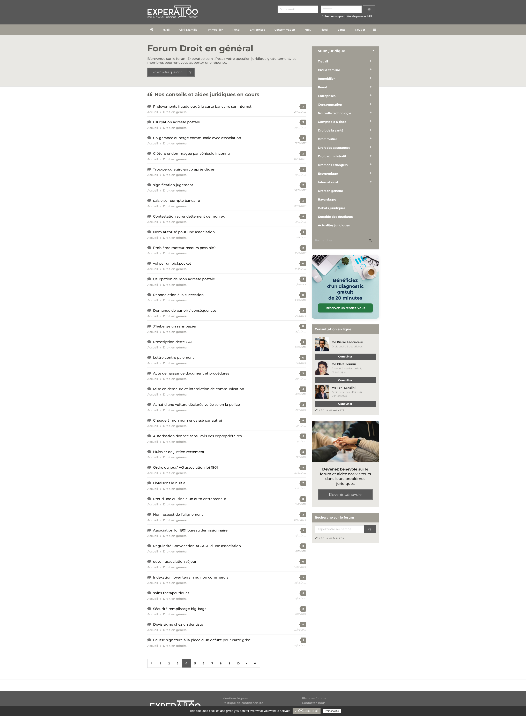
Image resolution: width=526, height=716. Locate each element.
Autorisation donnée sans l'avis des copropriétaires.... (199, 436)
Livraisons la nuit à (169, 483)
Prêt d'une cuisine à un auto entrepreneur (189, 499)
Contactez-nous (313, 703)
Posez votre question (167, 72)
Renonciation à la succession (178, 295)
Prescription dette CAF (173, 342)
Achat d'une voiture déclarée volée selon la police (196, 404)
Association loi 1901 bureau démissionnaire (190, 530)
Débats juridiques (331, 208)
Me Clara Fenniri (344, 364)
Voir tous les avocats (329, 410)
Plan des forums (314, 698)
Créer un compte (333, 16)
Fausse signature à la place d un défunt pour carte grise (202, 640)
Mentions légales (235, 698)
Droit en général (175, 112)
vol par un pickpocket (172, 263)
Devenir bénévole (345, 494)
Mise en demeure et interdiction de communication (198, 389)
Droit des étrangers (333, 165)
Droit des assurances (334, 148)
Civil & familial (188, 29)
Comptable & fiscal (332, 122)
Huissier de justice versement (178, 452)
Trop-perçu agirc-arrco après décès (184, 169)
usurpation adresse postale (176, 122)
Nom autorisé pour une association (184, 232)
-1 (303, 138)
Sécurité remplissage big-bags (179, 609)
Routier (360, 29)
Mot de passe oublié (359, 16)
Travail (165, 29)
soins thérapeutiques (171, 593)
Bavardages (327, 199)
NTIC (308, 29)
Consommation (285, 29)
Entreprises (257, 29)
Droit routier (327, 139)
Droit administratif (332, 156)
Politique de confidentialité (243, 703)
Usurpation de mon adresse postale (184, 279)
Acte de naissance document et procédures (191, 373)
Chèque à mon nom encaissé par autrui (187, 420)
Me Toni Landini (343, 388)
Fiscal (324, 29)
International (328, 182)
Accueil (152, 112)
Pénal (236, 29)
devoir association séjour (174, 561)
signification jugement (173, 185)
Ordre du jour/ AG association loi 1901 (185, 467)
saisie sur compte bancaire (176, 200)
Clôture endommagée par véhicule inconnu (191, 153)
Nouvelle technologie (334, 113)
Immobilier (215, 29)
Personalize (332, 711)
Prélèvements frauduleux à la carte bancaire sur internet (202, 106)
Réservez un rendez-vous (345, 308)
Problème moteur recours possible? (184, 248)
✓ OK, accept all (306, 711)
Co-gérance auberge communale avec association (197, 138)
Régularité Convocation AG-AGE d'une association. (197, 546)
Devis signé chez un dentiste (178, 624)
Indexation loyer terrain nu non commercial (191, 577)
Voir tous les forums (329, 538)
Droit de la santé (330, 130)
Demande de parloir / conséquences (184, 310)
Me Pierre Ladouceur (347, 342)
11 (303, 294)
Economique (328, 173)
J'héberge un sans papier (175, 326)
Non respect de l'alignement (178, 514)
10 (238, 663)
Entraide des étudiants (335, 217)
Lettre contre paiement (173, 357)
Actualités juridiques (334, 225)
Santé (342, 29)
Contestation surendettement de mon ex (189, 216)
